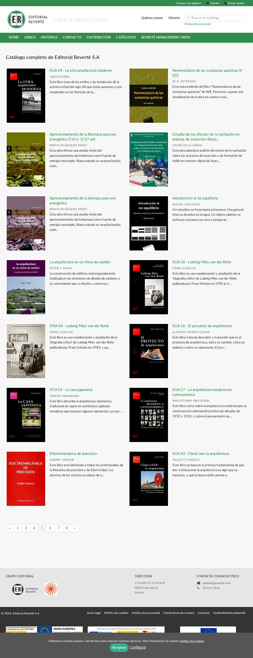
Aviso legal (94, 612)
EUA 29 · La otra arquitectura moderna (80, 70)
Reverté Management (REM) (165, 37)
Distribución (99, 37)
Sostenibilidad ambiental (229, 612)
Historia (174, 17)
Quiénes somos (152, 17)
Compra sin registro (188, 3)
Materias (49, 37)
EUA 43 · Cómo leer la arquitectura (200, 454)
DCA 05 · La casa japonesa (71, 390)
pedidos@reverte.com (217, 583)
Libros (30, 37)
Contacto (72, 37)
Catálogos (126, 37)
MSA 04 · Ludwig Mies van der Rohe (79, 326)
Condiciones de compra (178, 612)
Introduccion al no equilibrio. (195, 198)
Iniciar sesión (236, 3)
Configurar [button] (138, 647)
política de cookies (192, 641)
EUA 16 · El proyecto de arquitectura (202, 326)
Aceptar (119, 648)
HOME (14, 37)
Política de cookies (116, 612)
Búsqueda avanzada (198, 23)
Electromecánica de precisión (73, 454)
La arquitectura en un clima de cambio (80, 262)
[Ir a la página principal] (27, 19)
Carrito (214, 3)
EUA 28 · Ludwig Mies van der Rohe (201, 262)
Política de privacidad (146, 612)
